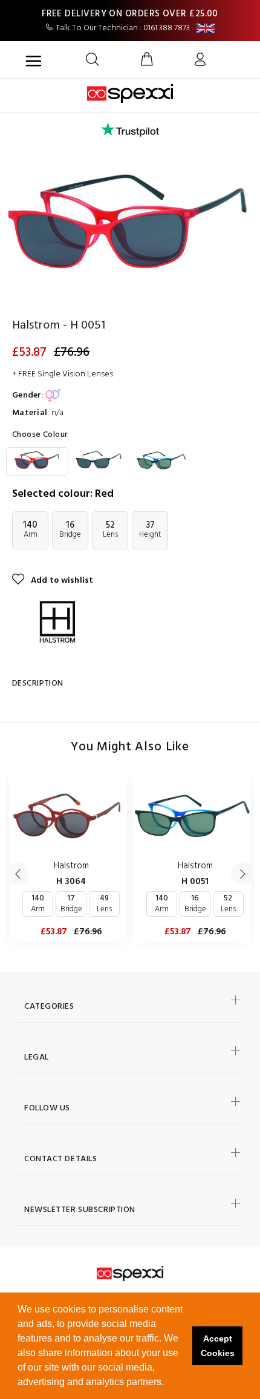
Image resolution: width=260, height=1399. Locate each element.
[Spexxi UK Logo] (130, 1273)
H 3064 (71, 881)
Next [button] (242, 873)
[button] (168, 1383)
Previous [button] (17, 873)
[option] (130, 228)
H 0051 (195, 881)
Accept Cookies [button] (218, 1346)
